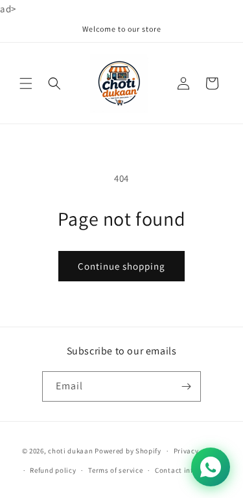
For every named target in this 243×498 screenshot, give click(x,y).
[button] (26, 83)
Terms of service (115, 470)
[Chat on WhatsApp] (210, 467)
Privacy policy (198, 450)
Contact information (190, 470)
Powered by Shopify (128, 450)
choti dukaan (70, 450)
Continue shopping (121, 266)
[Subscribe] (186, 386)
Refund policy (53, 470)
